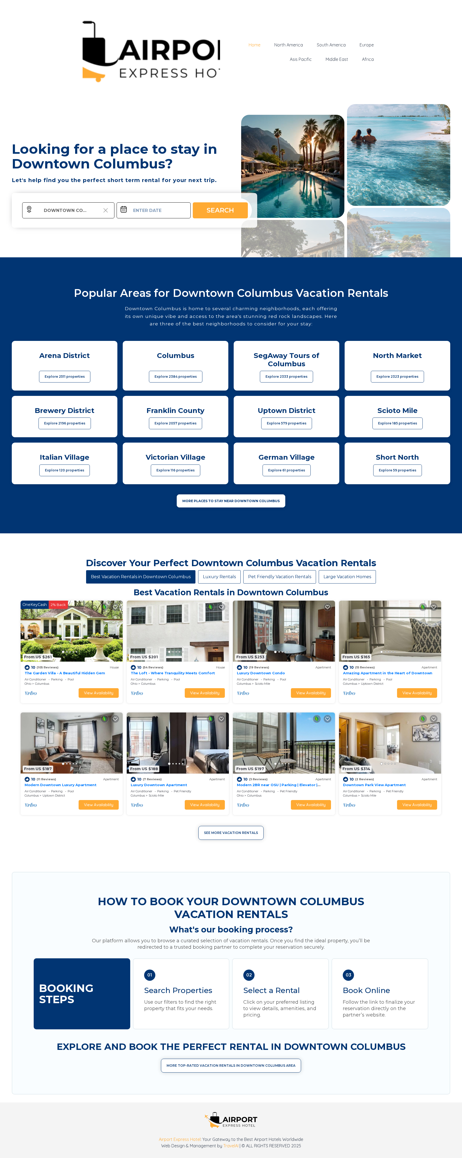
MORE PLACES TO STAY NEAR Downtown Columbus (231, 501)
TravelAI (230, 1145)
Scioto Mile (262, 684)
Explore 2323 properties (397, 377)
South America (331, 45)
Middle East (337, 59)
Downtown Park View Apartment (374, 785)
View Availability (98, 692)
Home (254, 45)
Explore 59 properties (397, 470)
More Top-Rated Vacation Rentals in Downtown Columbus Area (231, 1066)
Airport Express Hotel (180, 1139)
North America (288, 45)
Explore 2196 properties (64, 423)
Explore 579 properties (286, 423)
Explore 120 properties (64, 470)
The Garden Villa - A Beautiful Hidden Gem (65, 673)
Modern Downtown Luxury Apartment (61, 785)
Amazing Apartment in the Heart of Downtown (387, 673)
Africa (368, 59)
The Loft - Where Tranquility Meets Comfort (173, 673)
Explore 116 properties (175, 470)
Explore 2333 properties (286, 377)
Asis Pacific (301, 59)
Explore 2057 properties (176, 423)
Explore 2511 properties (65, 377)
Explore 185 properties (397, 423)
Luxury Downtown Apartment (159, 785)
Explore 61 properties (286, 470)
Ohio (28, 684)
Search (220, 210)
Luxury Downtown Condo (261, 673)
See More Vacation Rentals (231, 833)
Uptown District (372, 684)
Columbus (42, 684)
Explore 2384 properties (176, 377)
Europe (367, 45)
